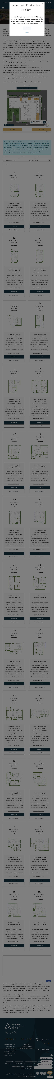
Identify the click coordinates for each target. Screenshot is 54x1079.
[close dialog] (43, 4)
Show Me (27, 28)
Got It (27, 32)
